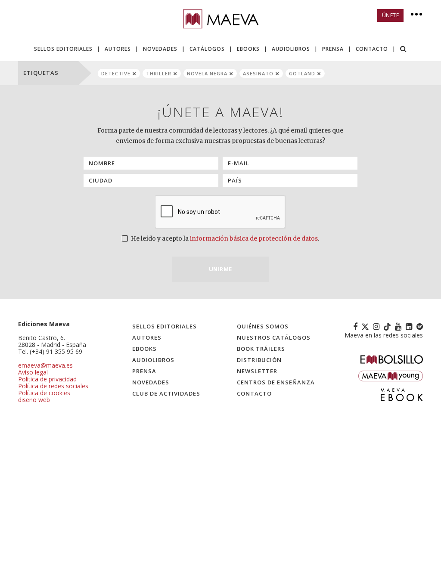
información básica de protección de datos (254, 238)
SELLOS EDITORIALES (63, 49)
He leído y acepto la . (224, 238)
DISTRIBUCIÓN (259, 360)
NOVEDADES (160, 49)
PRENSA (333, 49)
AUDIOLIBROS (291, 49)
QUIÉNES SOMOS (263, 326)
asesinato (258, 73)
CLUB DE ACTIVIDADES (166, 393)
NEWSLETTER (257, 371)
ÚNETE (390, 15)
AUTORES (118, 49)
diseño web (34, 400)
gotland (302, 73)
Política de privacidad (47, 379)
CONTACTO (372, 49)
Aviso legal (33, 372)
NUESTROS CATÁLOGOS (274, 337)
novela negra (207, 73)
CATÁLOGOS (207, 49)
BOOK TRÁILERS (261, 349)
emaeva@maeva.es (45, 365)
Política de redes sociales (53, 386)
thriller (158, 73)
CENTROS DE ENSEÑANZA (276, 382)
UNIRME (220, 269)
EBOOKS (248, 49)
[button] (403, 49)
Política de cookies (44, 393)
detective (115, 73)
